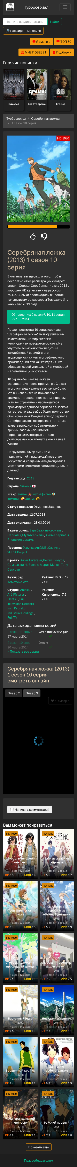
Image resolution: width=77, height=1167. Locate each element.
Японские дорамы (20, 539)
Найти (54, 21)
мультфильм (42, 494)
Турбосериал (36, 7)
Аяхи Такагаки (31, 560)
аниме (22, 494)
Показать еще (38, 1147)
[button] (23, 651)
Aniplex (25, 590)
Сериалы (14, 535)
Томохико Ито (18, 582)
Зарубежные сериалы (45, 530)
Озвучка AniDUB (34, 547)
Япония (25, 486)
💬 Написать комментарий (29, 809)
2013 (30, 478)
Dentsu (12, 599)
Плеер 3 (32, 693)
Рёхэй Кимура (53, 560)
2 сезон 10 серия (19, 642)
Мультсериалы (33, 535)
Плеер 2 (14, 693)
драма (30, 498)
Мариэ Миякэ (50, 564)
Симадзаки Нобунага (23, 564)
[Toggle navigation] (65, 7)
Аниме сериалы (57, 535)
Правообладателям (38, 1160)
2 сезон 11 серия (19, 631)
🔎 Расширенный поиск (23, 30)
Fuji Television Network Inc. (20, 603)
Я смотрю (61, 701)
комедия (13, 498)
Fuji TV (12, 617)
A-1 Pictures (16, 594)
